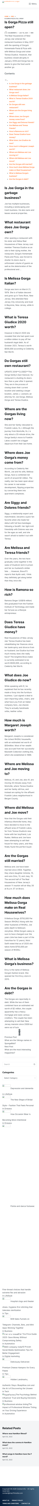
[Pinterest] (20, 1033)
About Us (5, 1500)
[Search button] (34, 1064)
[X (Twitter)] (20, 1031)
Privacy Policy (17, 1500)
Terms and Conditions (10, 1503)
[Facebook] (20, 1030)
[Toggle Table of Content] (6, 80)
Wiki (32, 33)
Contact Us (25, 1503)
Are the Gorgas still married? (20, 164)
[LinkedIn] (20, 1035)
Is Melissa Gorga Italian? (19, 95)
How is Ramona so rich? (19, 131)
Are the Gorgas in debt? (18, 179)
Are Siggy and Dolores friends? (21, 122)
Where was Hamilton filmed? (14, 1433)
